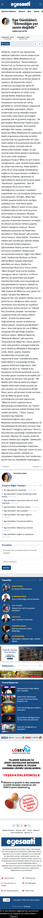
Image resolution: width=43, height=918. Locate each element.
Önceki (6, 467)
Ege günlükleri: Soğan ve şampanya (19, 534)
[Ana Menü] (2, 4)
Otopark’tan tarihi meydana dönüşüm (23, 609)
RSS (7, 900)
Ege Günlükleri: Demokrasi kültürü (18, 521)
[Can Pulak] (6, 618)
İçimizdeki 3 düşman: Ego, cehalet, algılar (26, 640)
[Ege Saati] (21, 4)
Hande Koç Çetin (19, 31)
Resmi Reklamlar (17, 833)
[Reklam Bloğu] (21, 653)
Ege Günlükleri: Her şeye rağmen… (18, 515)
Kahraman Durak (19, 596)
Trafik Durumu (30, 878)
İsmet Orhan (17, 586)
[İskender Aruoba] (6, 628)
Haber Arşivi (29, 891)
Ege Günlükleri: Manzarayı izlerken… (19, 528)
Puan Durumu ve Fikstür (8, 884)
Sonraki (36, 467)
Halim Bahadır (18, 636)
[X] (17, 825)
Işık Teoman (17, 605)
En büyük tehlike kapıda (22, 589)
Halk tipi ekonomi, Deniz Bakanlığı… (22, 630)
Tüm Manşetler (30, 883)
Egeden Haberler (9, 11)
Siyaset (22, 11)
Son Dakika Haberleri (11, 891)
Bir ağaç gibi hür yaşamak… (16, 490)
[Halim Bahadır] (6, 638)
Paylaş (6, 44)
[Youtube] (25, 825)
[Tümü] (40, 580)
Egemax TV (28, 833)
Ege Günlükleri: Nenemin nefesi (17, 507)
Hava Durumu (9, 878)
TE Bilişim (27, 906)
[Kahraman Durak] (6, 598)
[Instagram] (21, 825)
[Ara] (40, 4)
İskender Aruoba (19, 626)
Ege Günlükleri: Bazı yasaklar (16, 511)
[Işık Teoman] (6, 608)
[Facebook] (14, 825)
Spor (29, 11)
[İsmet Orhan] (6, 587)
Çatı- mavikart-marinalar (22, 619)
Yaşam (36, 11)
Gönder (6, 568)
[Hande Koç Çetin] (6, 21)
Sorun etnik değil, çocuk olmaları (25, 599)
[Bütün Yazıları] (40, 485)
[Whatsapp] (29, 825)
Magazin (36, 830)
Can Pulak (16, 617)
